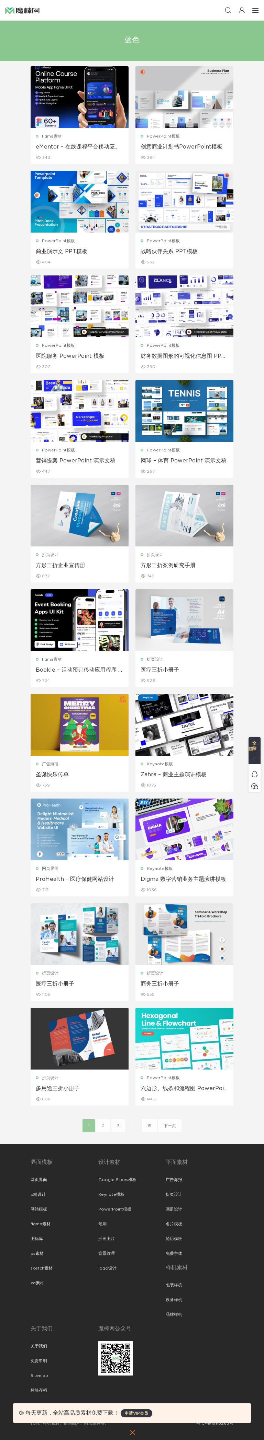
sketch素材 (42, 1268)
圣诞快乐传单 (52, 774)
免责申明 (39, 1361)
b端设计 (38, 1194)
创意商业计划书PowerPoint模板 (181, 147)
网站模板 (39, 1209)
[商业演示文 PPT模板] (80, 202)
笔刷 (102, 1224)
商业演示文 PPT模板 (61, 251)
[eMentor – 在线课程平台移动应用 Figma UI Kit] (80, 97)
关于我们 (39, 1346)
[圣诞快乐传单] (80, 725)
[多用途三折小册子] (80, 1039)
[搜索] (227, 10)
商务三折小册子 (160, 984)
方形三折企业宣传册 (60, 565)
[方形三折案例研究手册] (184, 515)
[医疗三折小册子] (184, 620)
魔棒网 (22, 10)
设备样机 (174, 1300)
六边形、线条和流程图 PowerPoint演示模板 (184, 1089)
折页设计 (50, 555)
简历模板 (174, 1239)
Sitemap (39, 1375)
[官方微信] (255, 786)
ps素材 (37, 1253)
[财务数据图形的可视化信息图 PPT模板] (184, 306)
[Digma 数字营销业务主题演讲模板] (184, 829)
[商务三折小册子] (184, 934)
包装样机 (174, 1285)
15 (149, 1126)
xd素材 (37, 1283)
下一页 (170, 1126)
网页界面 (50, 868)
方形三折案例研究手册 (168, 565)
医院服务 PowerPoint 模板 (70, 356)
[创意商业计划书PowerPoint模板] (184, 97)
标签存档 (39, 1390)
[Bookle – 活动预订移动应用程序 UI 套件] (80, 620)
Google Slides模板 (117, 1180)
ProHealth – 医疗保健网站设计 (75, 879)
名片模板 (174, 1224)
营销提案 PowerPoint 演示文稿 (76, 460)
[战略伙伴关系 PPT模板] (184, 202)
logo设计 (107, 1268)
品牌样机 (174, 1314)
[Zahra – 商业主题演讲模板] (184, 725)
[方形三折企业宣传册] (80, 515)
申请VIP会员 (136, 1413)
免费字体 (174, 1253)
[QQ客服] (255, 774)
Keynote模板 (160, 764)
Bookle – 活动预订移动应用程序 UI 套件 (79, 670)
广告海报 (50, 764)
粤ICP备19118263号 (214, 1423)
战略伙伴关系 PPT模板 (169, 251)
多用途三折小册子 (58, 1088)
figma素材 (52, 136)
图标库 (37, 1239)
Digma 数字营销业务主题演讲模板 (183, 879)
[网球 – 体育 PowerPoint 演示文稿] (184, 411)
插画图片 (106, 1239)
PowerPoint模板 (163, 136)
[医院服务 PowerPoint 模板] (80, 306)
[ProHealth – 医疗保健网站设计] (80, 829)
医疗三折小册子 (160, 670)
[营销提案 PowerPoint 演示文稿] (80, 411)
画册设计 (174, 1209)
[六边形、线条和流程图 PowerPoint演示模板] (184, 1039)
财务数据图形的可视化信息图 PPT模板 (183, 356)
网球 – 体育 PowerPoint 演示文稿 (184, 460)
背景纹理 (106, 1253)
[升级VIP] (255, 752)
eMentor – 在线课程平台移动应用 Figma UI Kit (78, 147)
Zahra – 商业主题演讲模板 (174, 774)
